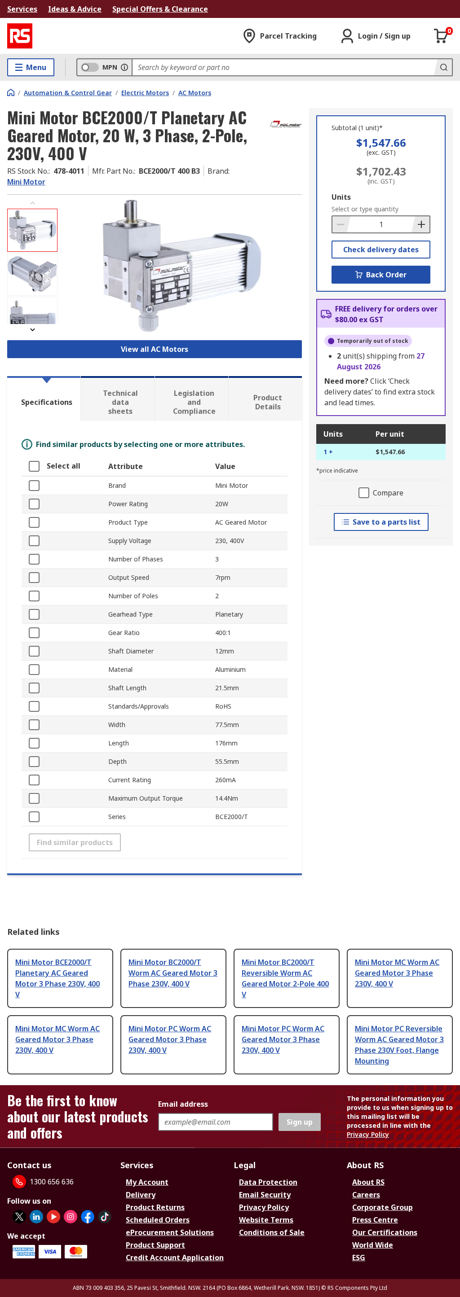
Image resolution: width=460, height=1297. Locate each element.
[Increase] (420, 224)
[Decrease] (341, 224)
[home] (10, 92)
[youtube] (53, 1216)
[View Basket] (441, 36)
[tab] (43, 398)
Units (341, 197)
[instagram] (70, 1216)
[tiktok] (104, 1216)
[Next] (32, 329)
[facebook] (87, 1216)
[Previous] (32, 203)
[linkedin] (36, 1216)
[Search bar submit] (443, 67)
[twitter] (19, 1216)
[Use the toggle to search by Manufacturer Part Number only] (124, 67)
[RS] (19, 35)
